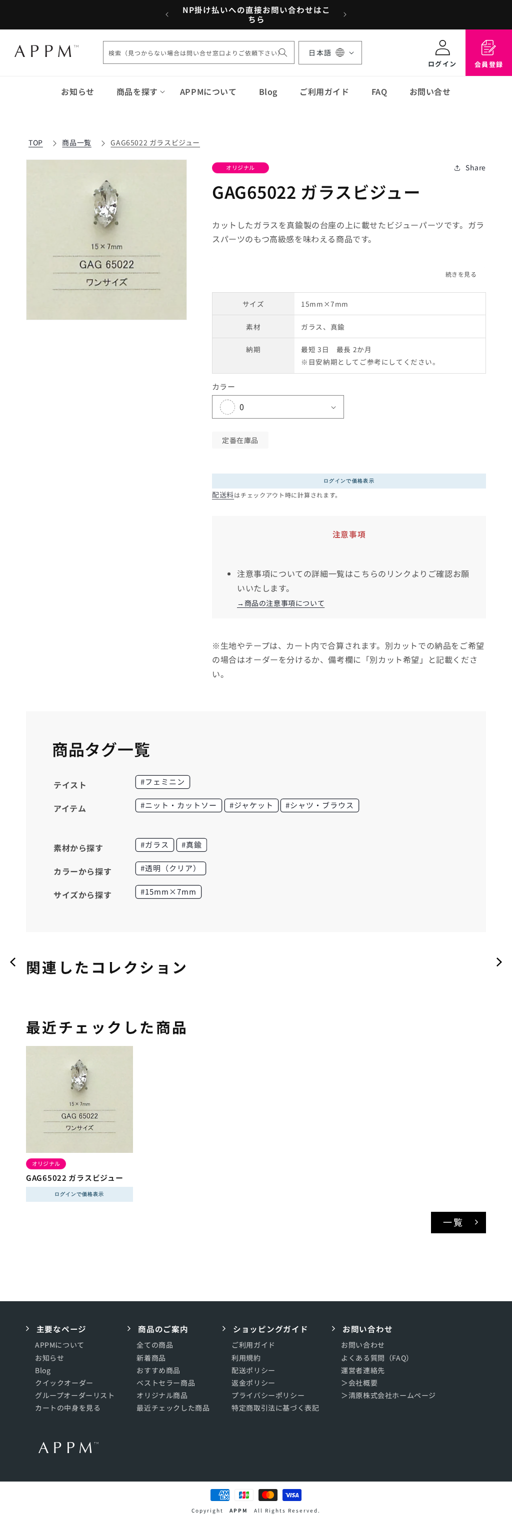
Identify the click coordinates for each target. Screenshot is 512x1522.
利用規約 (246, 1358)
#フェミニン (162, 781)
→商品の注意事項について (280, 603)
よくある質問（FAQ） (377, 1358)
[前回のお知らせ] (167, 14)
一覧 (453, 1221)
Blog (42, 1370)
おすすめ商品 (158, 1370)
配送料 (223, 495)
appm (239, 1510)
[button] (137, 91)
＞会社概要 (359, 1383)
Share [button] (476, 167)
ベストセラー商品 (165, 1383)
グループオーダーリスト (75, 1395)
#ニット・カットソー (178, 805)
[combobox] (199, 52)
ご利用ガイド (254, 1345)
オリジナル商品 (162, 1395)
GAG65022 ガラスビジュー (155, 142)
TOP (35, 142)
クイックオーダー (64, 1383)
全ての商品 (154, 1345)
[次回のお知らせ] (345, 14)
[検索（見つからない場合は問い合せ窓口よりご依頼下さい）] (283, 52)
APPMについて (59, 1345)
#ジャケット (252, 805)
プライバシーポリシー (268, 1395)
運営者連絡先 (363, 1370)
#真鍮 (192, 844)
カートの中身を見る (67, 1408)
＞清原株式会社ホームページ (388, 1395)
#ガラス (154, 844)
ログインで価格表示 (349, 481)
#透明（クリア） (170, 868)
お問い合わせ (363, 1345)
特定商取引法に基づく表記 (275, 1408)
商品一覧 (76, 142)
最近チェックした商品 (173, 1408)
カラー (223, 386)
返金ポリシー (254, 1383)
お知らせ (49, 1358)
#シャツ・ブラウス (320, 805)
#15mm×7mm (168, 891)
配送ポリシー (254, 1370)
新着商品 (151, 1358)
